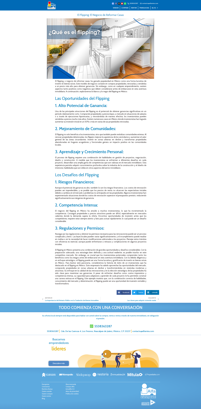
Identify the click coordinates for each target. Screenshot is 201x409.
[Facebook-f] (116, 3)
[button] (124, 292)
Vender (116, 8)
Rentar (134, 8)
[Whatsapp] (125, 3)
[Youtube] (122, 3)
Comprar (124, 8)
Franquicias (144, 8)
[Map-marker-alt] (113, 3)
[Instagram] (119, 3)
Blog (154, 8)
